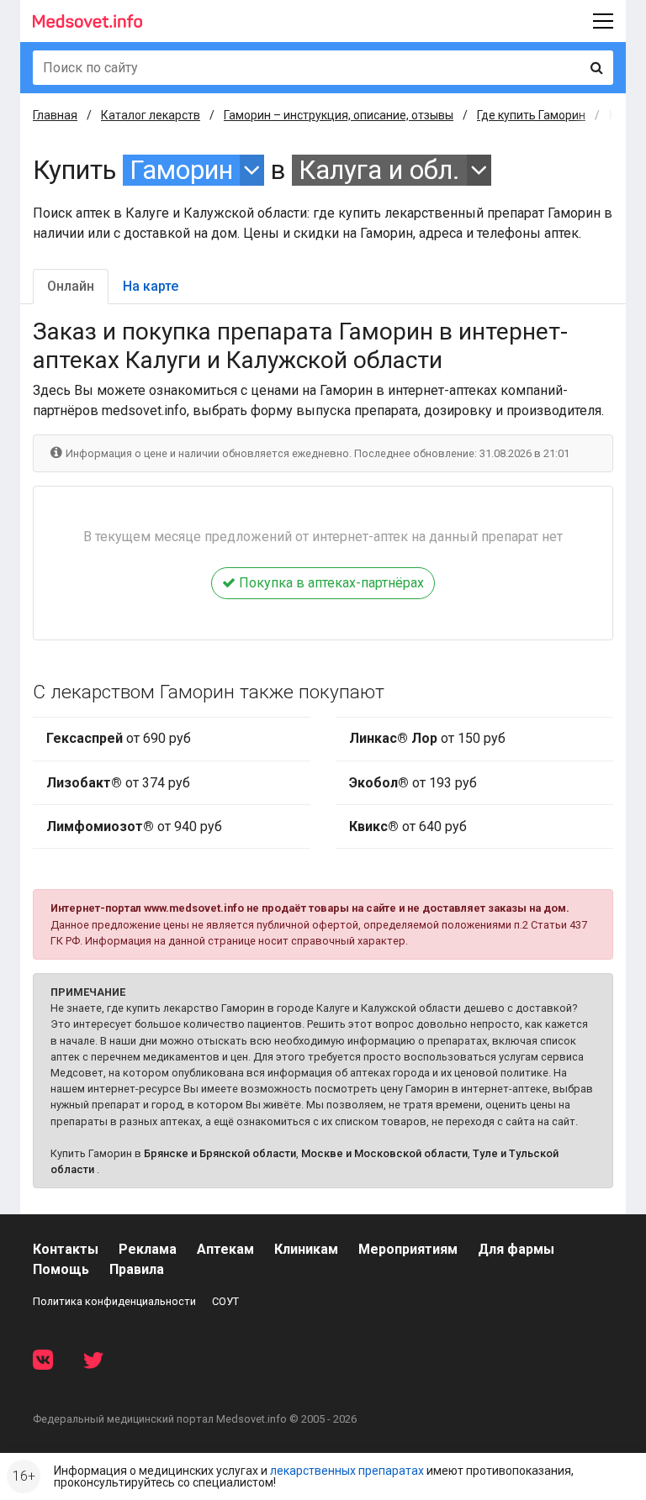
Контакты (65, 1249)
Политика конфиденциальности (114, 1301)
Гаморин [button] (181, 170)
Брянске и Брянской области (220, 1153)
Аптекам (225, 1249)
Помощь (61, 1269)
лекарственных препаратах (347, 1470)
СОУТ (225, 1301)
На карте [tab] (150, 286)
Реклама (148, 1249)
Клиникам (306, 1249)
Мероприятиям (408, 1249)
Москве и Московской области (384, 1153)
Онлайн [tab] (70, 286)
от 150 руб (427, 738)
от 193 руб (413, 783)
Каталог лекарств (150, 115)
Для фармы (516, 1249)
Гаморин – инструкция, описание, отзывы (338, 115)
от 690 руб (118, 738)
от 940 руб (134, 826)
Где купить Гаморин (531, 115)
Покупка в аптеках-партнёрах (330, 583)
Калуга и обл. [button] (379, 170)
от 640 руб (408, 826)
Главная (55, 115)
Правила (136, 1269)
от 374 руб (118, 783)
